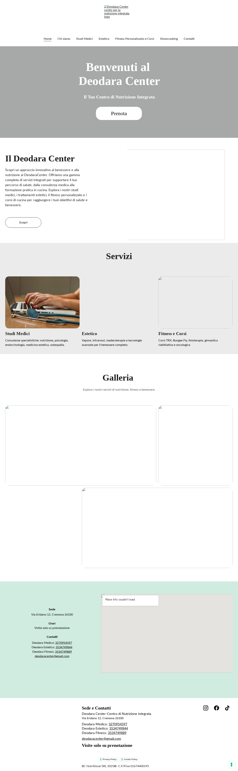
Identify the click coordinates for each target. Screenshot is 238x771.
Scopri (23, 222)
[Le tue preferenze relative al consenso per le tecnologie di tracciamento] (231, 764)
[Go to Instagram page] (205, 707)
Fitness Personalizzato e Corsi (134, 38)
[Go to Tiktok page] (227, 707)
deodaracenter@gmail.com (52, 656)
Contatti (189, 38)
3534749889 (63, 651)
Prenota (119, 113)
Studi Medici (84, 38)
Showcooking (169, 38)
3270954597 (63, 642)
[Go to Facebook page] (216, 707)
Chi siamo (63, 38)
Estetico (104, 38)
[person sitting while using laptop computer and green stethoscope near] (42, 302)
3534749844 (64, 647)
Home (48, 38)
